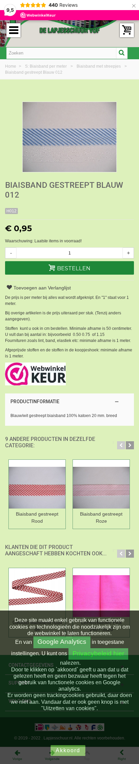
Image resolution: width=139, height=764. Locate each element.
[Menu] (13, 30)
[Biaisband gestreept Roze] (101, 484)
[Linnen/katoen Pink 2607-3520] (101, 592)
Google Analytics (61, 641)
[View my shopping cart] (127, 30)
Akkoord (68, 750)
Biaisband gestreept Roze (101, 517)
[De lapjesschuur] (69, 30)
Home (11, 66)
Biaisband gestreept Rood (37, 517)
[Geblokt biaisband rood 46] (37, 592)
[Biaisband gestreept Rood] (37, 484)
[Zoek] (122, 53)
